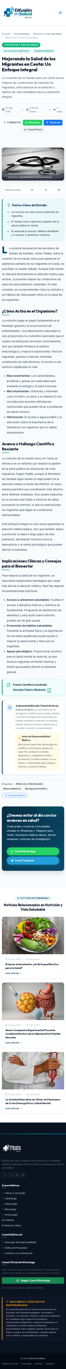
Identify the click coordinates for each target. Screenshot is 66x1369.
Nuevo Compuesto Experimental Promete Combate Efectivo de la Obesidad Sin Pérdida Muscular (33, 1033)
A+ (59, 190)
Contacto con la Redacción (19, 1253)
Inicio (7, 33)
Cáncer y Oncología (15, 1193)
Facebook (55, 122)
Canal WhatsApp (25, 851)
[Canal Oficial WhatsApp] (4, 1175)
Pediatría (9, 1220)
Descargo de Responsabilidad (20, 1242)
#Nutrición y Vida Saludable (29, 784)
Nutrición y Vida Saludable (47, 33)
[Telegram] (22, 1175)
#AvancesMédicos (12, 789)
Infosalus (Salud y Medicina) (29, 689)
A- (32, 190)
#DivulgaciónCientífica (36, 789)
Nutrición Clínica (13, 1225)
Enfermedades (22, 33)
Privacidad (26, 1363)
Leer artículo (12, 973)
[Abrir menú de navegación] (60, 13)
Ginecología (11, 1204)
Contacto (49, 1363)
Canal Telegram (24, 860)
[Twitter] (16, 1175)
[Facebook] (10, 1175)
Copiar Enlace (34, 129)
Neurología (10, 1209)
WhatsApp (34, 122)
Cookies (38, 1363)
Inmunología (11, 1214)
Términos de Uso (10, 1363)
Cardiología (11, 1198)
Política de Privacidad (16, 1247)
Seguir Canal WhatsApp (35, 1280)
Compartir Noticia (16, 795)
